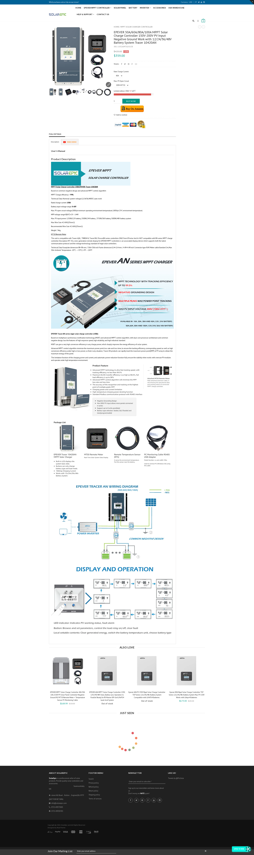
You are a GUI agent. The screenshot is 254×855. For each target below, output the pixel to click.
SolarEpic (64, 825)
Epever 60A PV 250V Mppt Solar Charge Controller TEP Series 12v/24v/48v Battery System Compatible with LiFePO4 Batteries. (146, 695)
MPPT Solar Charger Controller (137, 27)
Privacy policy (94, 783)
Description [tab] (55, 142)
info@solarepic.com (59, 803)
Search (91, 779)
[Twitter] (199, 2)
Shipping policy (94, 795)
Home (116, 27)
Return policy (93, 791)
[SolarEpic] (57, 14)
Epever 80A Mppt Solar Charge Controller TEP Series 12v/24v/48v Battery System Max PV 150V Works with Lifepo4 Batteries (186, 695)
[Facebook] (195, 2)
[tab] (70, 142)
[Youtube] (201, 2)
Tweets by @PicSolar (176, 778)
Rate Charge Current (121, 71)
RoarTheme (61, 828)
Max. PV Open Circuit (121, 81)
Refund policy (94, 787)
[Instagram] (204, 2)
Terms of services (95, 799)
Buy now (131, 101)
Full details (55, 134)
